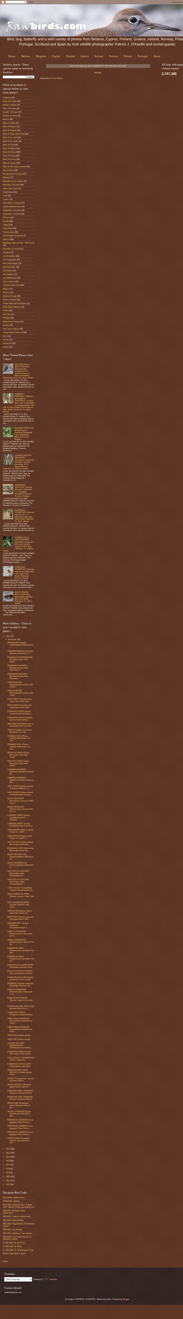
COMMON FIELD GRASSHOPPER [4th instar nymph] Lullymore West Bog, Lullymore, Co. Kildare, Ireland (18, 544)
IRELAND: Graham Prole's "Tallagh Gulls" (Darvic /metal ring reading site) (18, 1206)
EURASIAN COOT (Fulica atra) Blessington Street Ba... (20, 849)
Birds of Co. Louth (10, 141)
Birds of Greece (9, 159)
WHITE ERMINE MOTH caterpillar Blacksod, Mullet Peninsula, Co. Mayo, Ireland (24, 597)
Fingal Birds (8, 228)
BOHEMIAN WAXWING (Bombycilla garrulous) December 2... (17, 668)
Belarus (25, 56)
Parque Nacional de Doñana (14, 303)
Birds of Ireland (9, 163)
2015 (8, 1157)
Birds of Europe (9, 152)
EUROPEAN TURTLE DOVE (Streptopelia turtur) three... (19, 1065)
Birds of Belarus (9, 126)
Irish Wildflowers (9, 278)
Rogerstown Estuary (11, 321)
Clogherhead (8, 192)
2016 (8, 1161)
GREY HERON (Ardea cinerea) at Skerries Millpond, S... (20, 787)
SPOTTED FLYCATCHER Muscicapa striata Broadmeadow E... (18, 873)
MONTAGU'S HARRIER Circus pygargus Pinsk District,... (20, 1127)
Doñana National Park (12, 207)
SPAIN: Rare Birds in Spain (14, 1254)
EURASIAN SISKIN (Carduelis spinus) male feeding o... (20, 719)
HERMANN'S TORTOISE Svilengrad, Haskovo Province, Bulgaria (23, 490)
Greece (85, 56)
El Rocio (6, 217)
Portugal (143, 56)
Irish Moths (7, 271)
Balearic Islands (9, 105)
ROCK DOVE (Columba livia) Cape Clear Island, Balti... (19, 700)
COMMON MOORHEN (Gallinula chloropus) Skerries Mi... (20, 771)
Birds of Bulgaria (10, 130)
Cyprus (56, 56)
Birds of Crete (8, 145)
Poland (128, 56)
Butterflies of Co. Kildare (13, 181)
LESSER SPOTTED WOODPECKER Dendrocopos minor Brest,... (20, 1045)
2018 (8, 1169)
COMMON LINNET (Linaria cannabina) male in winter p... (20, 825)
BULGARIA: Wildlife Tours (14, 1198)
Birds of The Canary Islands (14, 167)
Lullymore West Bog (11, 285)
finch (5, 336)
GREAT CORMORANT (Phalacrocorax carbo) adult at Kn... (19, 933)
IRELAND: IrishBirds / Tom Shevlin (17, 1233)
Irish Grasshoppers (11, 263)
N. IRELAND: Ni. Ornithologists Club (18, 1250)
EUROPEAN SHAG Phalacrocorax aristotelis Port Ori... (20, 959)
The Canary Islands (11, 329)
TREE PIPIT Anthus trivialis (19, 1035)
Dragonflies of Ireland (11, 214)
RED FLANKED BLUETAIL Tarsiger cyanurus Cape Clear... (18, 904)
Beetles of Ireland (10, 116)
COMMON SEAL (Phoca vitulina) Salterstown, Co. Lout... (18, 738)
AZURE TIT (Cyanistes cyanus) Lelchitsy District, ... (20, 1079)
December (12, 639)
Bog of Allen (8, 170)
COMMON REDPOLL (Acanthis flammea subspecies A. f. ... (20, 652)
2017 (8, 1165)
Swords (6, 325)
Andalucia (7, 97)
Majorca (6, 292)
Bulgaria (41, 56)
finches (6, 340)
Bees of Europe (9, 108)
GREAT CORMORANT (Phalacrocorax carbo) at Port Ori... (20, 942)
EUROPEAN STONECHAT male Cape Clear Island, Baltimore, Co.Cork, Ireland (24, 572)
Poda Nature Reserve (12, 307)
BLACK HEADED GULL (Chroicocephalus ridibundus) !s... (20, 865)
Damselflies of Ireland (12, 203)
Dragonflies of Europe (12, 210)
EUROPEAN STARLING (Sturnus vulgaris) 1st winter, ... (20, 1000)
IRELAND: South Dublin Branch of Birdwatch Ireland (17, 1238)
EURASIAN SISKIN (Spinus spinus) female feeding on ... (20, 712)
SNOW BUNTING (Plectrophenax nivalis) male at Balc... (20, 684)
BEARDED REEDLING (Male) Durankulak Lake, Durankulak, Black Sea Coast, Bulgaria (24, 433)
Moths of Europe (10, 296)
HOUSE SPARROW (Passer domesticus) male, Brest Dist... (19, 1113)
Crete (5, 196)
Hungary (6, 252)
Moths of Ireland (9, 300)
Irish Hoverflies (9, 267)
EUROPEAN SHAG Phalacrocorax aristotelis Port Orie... (20, 950)
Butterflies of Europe (11, 185)
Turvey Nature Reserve (12, 332)
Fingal (5, 225)
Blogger (126, 1299)
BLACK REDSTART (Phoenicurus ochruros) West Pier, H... (20, 800)
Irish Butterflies (9, 256)
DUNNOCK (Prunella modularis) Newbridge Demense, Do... (20, 984)
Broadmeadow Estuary (12, 174)
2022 (8, 1184)
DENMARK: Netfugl (11, 1201)
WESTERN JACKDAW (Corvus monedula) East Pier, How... (20, 725)
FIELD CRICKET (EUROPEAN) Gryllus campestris (20, 1059)
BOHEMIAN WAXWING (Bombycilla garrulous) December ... (17, 676)
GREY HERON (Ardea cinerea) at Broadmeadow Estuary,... (20, 793)
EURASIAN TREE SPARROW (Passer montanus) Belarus (20, 1092)
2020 (8, 1176)
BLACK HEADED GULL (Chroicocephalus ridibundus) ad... (20, 856)
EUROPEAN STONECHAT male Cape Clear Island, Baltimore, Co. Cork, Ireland (24, 515)
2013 (8, 1149)
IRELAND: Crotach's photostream (17, 1216)
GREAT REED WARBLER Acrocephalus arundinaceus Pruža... (19, 1021)
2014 (8, 1153)
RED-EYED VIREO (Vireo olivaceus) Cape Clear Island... (18, 755)
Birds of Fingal (9, 156)
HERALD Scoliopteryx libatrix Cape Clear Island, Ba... (19, 912)
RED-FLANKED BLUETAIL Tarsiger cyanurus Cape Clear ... (20, 896)
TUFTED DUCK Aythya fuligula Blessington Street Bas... (20, 843)
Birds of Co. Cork (10, 137)
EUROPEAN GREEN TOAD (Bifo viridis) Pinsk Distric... (19, 1053)
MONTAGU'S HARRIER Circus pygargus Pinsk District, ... (20, 1121)
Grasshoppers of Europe (13, 236)
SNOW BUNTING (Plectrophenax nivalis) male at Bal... (20, 693)
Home (11, 56)
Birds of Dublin (9, 123)
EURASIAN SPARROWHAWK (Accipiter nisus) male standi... (20, 659)
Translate (53, 1279)
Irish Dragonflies (9, 260)
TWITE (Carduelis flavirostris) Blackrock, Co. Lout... (19, 731)
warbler (6, 347)
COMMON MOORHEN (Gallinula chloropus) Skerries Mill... (20, 780)
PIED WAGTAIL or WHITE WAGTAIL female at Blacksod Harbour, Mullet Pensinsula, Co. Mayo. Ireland (18, 371)
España (6, 221)
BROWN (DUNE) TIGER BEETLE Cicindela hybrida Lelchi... (19, 1072)
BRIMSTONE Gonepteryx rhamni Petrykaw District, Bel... (18, 1105)
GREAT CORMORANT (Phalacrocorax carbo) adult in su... (19, 992)
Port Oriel (7, 314)
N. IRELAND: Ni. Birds (12, 1246)
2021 (8, 1180)
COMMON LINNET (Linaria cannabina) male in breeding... (18, 817)
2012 (8, 636)
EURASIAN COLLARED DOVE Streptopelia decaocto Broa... (20, 966)
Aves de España (10, 101)
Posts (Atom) (57, 78)
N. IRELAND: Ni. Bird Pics (14, 1243)
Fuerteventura (8, 232)
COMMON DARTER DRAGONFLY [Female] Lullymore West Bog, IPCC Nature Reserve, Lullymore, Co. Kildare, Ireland (18, 462)
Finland (70, 56)
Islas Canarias (9, 281)
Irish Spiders (8, 274)
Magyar (6, 289)
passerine (7, 343)
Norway (113, 56)
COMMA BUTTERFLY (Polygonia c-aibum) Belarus (20, 1013)
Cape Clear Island (10, 188)
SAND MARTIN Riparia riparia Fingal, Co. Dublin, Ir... (19, 837)
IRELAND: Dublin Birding (13, 1220)
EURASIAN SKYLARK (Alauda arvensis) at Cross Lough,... (20, 978)
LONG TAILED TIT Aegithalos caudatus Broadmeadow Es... (20, 889)
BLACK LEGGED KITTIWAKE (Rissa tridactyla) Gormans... (20, 972)
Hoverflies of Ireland (11, 249)
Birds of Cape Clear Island (14, 134)
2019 (8, 1172)
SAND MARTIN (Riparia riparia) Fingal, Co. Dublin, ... (20, 831)
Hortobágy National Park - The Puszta (18, 243)
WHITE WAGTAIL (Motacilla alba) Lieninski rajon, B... (19, 1086)
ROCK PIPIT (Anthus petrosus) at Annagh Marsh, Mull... (20, 918)
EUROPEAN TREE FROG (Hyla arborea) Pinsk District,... (20, 1007)
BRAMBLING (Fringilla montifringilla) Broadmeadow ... (20, 645)
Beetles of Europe (10, 112)
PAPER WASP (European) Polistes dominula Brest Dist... (18, 1140)
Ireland (99, 56)
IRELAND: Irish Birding (12, 1230)
